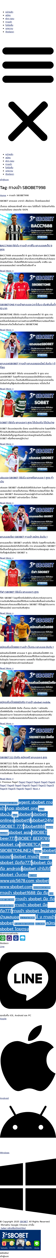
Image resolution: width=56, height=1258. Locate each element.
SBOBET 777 (11, 826)
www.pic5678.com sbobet (24, 881)
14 (3, 788)
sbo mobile (33, 875)
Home (3, 195)
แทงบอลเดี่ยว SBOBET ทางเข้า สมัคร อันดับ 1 (23, 537)
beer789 (41, 809)
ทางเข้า (8, 22)
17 (28, 788)
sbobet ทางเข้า (26, 856)
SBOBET (24, 1221)
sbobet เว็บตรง (14, 875)
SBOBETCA (30, 844)
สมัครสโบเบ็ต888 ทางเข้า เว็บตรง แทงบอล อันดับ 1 (27, 647)
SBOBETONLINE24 (17, 850)
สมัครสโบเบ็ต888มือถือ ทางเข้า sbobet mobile (25, 702)
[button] (28, 93)
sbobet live (45, 845)
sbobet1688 (4, 833)
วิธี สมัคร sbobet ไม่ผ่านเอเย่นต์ (24, 924)
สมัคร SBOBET (40, 924)
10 (26, 785)
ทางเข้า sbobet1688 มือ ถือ (24, 893)
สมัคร (8, 15)
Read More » (7, 271)
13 (50, 785)
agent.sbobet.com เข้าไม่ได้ (9, 803)
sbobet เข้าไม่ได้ (36, 869)
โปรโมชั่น (9, 25)
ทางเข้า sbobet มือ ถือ (35, 899)
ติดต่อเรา (9, 31)
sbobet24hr (42, 820)
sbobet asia (20, 832)
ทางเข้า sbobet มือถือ (7, 906)
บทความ (9, 28)
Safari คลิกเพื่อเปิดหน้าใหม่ (13, 1228)
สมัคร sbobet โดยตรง (27, 926)
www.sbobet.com (16, 887)
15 (12, 788)
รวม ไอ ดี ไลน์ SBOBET (27, 918)
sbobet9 (22, 820)
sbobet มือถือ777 (15, 863)
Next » (36, 788)
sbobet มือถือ (44, 857)
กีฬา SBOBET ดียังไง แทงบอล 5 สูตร (19, 592)
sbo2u (6, 814)
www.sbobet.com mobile (42, 887)
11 (34, 785)
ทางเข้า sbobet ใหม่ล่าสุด (34, 911)
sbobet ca (9, 844)
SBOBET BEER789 (33, 838)
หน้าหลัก (9, 12)
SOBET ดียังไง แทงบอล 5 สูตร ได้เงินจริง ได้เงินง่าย (27, 422)
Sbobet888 (34, 826)
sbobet (25, 814)
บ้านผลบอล (9, 917)
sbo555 (15, 815)
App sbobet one (22, 808)
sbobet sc (38, 851)
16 (20, 788)
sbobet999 (49, 827)
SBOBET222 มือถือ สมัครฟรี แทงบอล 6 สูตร (23, 757)
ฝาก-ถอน (9, 18)
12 (42, 785)
